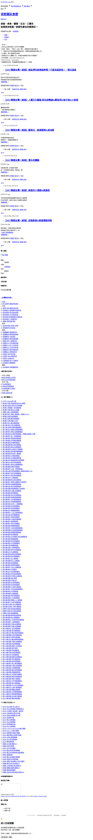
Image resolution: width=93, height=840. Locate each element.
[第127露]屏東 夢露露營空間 (11, 672)
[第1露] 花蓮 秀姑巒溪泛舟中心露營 (13, 403)
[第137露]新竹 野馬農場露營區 (12, 694)
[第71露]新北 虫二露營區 (10, 558)
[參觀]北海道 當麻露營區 (10, 613)
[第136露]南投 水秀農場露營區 (12, 692)
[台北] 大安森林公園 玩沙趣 (11, 713)
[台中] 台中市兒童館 (8, 748)
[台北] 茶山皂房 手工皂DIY (11, 706)
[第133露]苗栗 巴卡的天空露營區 (12, 685)
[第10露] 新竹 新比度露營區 (11, 425)
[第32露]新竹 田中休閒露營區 (11, 473)
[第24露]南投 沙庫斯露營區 (11, 456)
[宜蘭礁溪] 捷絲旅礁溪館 (10, 339)
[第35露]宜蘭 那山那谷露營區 (11, 480)
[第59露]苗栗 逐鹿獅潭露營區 (11, 532)
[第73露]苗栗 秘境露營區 (10, 563)
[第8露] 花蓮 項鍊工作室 (10, 421)
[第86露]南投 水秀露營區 (10, 591)
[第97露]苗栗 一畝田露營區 (11, 622)
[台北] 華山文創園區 (8, 720)
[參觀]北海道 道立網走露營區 (11, 611)
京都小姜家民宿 (7, 393)
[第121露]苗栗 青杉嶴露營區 (11, 659)
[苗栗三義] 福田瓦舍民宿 (10, 308)
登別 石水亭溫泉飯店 (9, 380)
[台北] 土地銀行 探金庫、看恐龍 (12, 711)
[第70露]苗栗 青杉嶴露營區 (11, 556)
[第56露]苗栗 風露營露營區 (11, 526)
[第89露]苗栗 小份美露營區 (11, 598)
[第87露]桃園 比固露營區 (10, 593)
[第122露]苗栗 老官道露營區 (11, 661)
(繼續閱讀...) (5, 82)
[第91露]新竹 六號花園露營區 (11, 602)
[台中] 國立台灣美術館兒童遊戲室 (13, 752)
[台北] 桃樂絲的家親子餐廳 (11, 733)
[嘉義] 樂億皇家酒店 (8, 321)
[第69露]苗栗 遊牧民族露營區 (11, 554)
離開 (10, 837)
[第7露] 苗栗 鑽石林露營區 (10, 418)
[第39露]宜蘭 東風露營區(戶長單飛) (13, 488)
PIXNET (33, 815)
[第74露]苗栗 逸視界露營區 (11, 565)
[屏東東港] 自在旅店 (8, 328)
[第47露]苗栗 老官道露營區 (11, 506)
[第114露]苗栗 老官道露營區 (11, 644)
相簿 (5, 35)
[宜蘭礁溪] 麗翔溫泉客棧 (10, 334)
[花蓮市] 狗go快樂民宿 (9, 356)
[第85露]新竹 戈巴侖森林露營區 (12, 589)
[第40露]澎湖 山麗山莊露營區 (11, 491)
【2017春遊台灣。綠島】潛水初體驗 (21, 160)
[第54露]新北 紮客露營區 (10, 521)
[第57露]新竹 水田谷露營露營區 (12, 528)
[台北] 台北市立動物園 (9, 739)
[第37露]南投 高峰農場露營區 (11, 484)
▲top (2, 92)
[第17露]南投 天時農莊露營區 (11, 440)
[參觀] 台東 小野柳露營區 (10, 412)
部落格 (6, 37)
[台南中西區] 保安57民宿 (10, 325)
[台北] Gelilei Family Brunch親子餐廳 (13, 728)
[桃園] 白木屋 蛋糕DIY (9, 744)
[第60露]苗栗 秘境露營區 (10, 534)
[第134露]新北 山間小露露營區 (12, 687)
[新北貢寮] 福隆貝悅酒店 (10, 304)
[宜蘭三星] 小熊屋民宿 (9, 341)
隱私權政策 (57, 815)
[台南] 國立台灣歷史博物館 (11, 757)
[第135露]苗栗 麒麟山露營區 (11, 689)
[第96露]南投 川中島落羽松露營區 (13, 620)
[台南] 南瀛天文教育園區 (10, 759)
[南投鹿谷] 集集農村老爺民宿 (11, 310)
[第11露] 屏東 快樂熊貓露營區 (12, 427)
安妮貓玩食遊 (9, 14)
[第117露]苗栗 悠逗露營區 (10, 650)
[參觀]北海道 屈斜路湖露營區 (11, 609)
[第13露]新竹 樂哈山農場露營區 (12, 432)
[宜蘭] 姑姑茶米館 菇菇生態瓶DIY (13, 772)
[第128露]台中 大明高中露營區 (12, 674)
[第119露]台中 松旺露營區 (10, 654)
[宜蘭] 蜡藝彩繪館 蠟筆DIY (11, 768)
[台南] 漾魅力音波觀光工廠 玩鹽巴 (13, 761)
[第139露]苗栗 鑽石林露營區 (11, 698)
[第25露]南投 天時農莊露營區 (11, 458)
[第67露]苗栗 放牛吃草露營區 (11, 550)
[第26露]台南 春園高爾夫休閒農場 (13, 460)
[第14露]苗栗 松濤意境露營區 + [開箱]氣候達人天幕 (18, 434)
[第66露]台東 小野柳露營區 (11, 547)
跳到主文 (4, 19)
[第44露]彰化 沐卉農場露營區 (11, 499)
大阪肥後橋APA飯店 (8, 388)
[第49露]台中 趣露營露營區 (11, 510)
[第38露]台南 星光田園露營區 (11, 486)
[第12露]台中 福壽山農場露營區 (12, 429)
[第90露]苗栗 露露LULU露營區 (12, 600)
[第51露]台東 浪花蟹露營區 (11, 515)
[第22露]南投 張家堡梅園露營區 (12, 451)
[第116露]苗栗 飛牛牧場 (10, 648)
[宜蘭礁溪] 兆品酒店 (8, 336)
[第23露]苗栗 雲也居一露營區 (11, 453)
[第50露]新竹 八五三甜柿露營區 (12, 512)
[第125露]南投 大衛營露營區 (11, 668)
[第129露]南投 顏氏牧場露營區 (12, 676)
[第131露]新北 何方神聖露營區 (12, 681)
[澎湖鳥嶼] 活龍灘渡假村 (10, 367)
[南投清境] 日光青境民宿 (10, 315)
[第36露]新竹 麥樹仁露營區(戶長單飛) (14, 482)
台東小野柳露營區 (7, 232)
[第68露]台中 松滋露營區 (10, 552)
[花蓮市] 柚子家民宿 (8, 354)
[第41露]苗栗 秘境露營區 (10, 493)
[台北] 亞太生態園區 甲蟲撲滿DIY (13, 709)
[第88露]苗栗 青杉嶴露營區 (11, 595)
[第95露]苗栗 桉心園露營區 (11, 617)
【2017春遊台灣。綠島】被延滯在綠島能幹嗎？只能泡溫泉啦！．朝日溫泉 (40, 70)
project (45, 796)
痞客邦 (12, 85)
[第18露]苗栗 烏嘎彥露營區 (11, 442)
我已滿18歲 (4, 837)
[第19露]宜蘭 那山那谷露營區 (11, 445)
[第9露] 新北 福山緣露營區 (10, 423)
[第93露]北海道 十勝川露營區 (11, 606)
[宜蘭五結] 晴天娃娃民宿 (10, 350)
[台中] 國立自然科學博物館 (11, 750)
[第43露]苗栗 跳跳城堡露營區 (11, 497)
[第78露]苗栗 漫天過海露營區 (11, 574)
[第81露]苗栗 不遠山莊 (9, 580)
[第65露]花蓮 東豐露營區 (10, 545)
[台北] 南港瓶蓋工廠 (8, 724)
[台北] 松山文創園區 (8, 726)
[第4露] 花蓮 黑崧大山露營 (10, 410)
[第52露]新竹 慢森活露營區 (11, 517)
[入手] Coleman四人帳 (9, 401)
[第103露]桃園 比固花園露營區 (12, 635)
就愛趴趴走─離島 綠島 (19, 89)
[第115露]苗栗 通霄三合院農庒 (12, 646)
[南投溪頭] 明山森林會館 (10, 312)
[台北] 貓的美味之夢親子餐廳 (11, 735)
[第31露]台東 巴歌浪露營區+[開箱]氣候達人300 (17, 471)
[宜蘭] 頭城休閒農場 (8, 770)
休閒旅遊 (16, 31)
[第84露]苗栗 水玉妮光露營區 (11, 587)
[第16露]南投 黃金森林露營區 (11, 438)
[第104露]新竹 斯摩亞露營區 (11, 637)
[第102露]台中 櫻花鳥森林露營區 (12, 633)
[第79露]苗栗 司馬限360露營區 (12, 576)
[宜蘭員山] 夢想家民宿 (9, 352)
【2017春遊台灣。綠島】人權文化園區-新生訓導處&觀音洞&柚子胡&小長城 (41, 100)
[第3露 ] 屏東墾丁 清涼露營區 (11, 408)
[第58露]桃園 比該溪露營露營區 (12, 530)
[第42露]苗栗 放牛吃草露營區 (11, 495)
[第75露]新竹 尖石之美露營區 (11, 567)
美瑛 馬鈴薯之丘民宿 (9, 377)
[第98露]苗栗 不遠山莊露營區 (11, 624)
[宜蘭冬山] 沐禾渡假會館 (10, 343)
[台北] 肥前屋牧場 (8, 741)
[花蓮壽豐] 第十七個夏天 (10, 360)
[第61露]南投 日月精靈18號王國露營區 (14, 536)
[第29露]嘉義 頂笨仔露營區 (11, 467)
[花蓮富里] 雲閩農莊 (8, 363)
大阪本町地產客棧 (8, 386)
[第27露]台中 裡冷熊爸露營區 (11, 462)
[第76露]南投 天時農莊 (9, 569)
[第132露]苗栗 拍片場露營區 (11, 683)
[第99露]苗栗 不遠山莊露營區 (11, 626)
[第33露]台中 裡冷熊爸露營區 (11, 475)
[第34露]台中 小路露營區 (10, 477)
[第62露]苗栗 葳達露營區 (10, 539)
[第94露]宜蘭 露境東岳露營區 (11, 615)
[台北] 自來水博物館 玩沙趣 (11, 715)
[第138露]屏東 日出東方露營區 (12, 696)
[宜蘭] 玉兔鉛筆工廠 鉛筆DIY (11, 766)
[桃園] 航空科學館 (8, 746)
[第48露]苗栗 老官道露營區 (11, 508)
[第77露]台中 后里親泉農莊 (11, 571)
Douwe (36, 796)
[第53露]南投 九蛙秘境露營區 (11, 519)
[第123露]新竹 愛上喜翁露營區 (12, 663)
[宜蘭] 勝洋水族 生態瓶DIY (11, 763)
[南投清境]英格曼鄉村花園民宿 (12, 317)
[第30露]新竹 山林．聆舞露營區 (12, 469)
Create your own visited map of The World (13, 796)
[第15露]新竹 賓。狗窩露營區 (11, 436)
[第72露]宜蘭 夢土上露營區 (11, 561)
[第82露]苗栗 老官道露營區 (11, 582)
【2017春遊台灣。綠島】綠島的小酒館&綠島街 (27, 190)
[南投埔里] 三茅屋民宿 (9, 319)
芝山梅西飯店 (6, 384)
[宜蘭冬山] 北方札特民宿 (10, 347)
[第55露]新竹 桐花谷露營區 (11, 523)
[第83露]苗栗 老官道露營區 (11, 585)
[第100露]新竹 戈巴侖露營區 (11, 628)
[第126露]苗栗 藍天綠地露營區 (12, 670)
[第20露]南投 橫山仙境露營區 (11, 447)
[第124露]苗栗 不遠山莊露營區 (12, 665)
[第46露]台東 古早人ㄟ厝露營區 (12, 504)
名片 (5, 39)
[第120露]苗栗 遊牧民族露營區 (12, 657)
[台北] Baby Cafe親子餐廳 (10, 731)
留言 (16, 85)
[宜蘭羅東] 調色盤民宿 (9, 332)
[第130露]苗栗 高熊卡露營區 (11, 679)
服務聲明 (63, 815)
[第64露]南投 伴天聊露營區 (11, 543)
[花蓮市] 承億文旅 (8, 358)
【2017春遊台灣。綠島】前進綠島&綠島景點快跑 (28, 220)
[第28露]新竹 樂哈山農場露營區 (12, 464)
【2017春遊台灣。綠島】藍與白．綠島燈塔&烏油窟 (29, 130)
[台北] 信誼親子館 (8, 717)
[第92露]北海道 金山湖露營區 (11, 604)
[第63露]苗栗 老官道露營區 (11, 541)
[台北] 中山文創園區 (8, 722)
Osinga (40, 796)
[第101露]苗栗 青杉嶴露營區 (11, 630)
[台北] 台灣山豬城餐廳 (9, 737)
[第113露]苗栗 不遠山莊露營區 (12, 641)
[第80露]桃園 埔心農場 (9, 578)
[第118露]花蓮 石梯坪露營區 (11, 652)
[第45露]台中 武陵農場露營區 (11, 502)
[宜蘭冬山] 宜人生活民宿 (10, 345)
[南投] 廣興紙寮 (7, 755)
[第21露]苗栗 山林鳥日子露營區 (12, 449)
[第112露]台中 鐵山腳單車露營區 (12, 639)
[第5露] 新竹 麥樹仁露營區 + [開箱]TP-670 (15, 414)
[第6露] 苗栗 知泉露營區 (10, 416)
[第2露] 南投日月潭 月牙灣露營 (12, 405)
